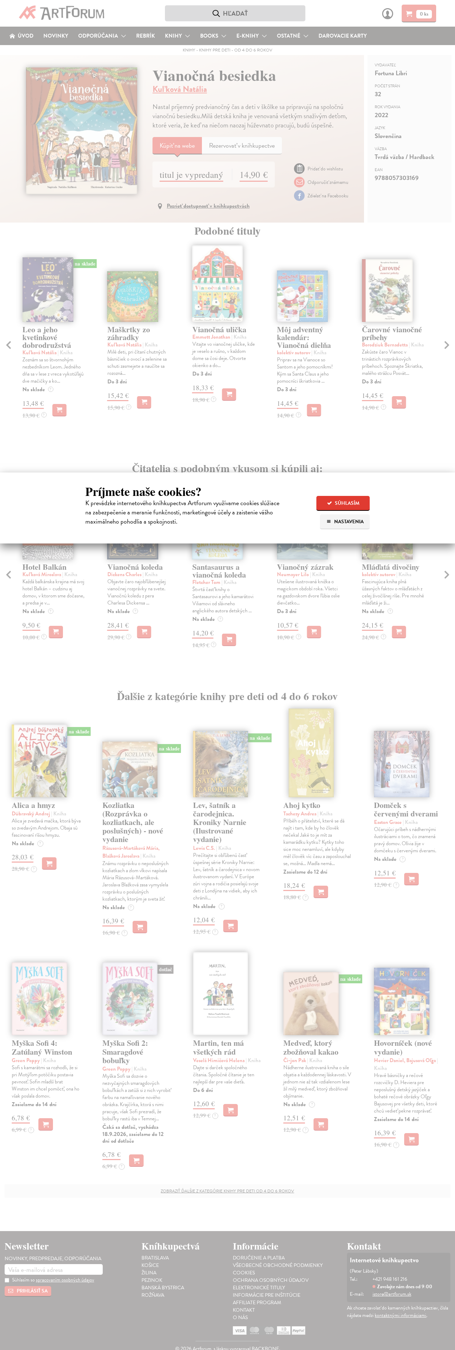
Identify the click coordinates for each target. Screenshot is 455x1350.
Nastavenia (348, 521)
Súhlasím (346, 503)
